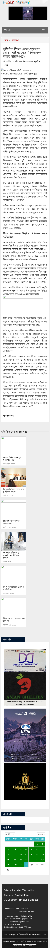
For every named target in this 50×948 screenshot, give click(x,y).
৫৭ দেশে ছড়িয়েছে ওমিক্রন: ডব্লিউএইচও (13, 588)
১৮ (15, 859)
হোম (6, 40)
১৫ (37, 854)
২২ (37, 859)
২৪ (8, 864)
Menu (7, 30)
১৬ (42, 854)
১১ (15, 854)
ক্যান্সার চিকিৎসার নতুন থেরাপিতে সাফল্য (12, 458)
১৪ (31, 854)
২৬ (21, 864)
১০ (8, 854)
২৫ (15, 864)
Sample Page (9, 934)
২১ (31, 859)
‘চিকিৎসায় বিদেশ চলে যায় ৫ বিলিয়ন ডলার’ (13, 490)
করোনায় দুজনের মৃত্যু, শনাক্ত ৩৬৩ (11, 522)
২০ (26, 859)
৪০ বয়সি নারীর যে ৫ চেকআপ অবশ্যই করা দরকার (11, 555)
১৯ (21, 859)
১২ (21, 854)
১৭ (8, 859)
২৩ (42, 859)
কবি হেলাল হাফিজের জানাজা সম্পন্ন (29, 934)
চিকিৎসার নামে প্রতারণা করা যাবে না (14, 619)
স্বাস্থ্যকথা (15, 40)
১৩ (26, 854)
